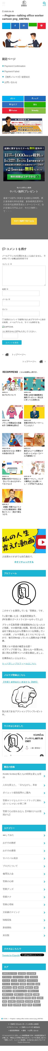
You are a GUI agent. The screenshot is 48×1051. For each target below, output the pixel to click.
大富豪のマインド (11, 912)
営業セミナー (33, 991)
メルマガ (15, 984)
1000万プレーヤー (9, 973)
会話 (37, 984)
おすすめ (22, 973)
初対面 (21, 987)
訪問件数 (17, 1005)
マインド (6, 984)
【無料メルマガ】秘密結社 (17, 77)
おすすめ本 (31, 973)
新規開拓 (7, 927)
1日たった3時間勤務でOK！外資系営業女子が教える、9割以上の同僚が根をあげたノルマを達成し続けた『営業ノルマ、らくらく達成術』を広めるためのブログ (24, 1038)
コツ (26, 977)
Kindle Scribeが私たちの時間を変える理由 (22, 775)
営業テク (7, 897)
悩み (12, 998)
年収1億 (6, 998)
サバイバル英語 (10, 858)
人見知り (30, 984)
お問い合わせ (10, 82)
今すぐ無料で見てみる (24, 221)
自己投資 (29, 1001)
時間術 (27, 998)
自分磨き (12, 1001)
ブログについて (10, 866)
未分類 (6, 935)
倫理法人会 (8, 873)
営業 (36, 987)
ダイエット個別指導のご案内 (17, 792)
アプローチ (7, 977)
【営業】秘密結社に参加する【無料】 (20, 682)
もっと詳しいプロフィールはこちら (19, 663)
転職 (29, 1005)
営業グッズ (8, 889)
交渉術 (22, 984)
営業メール (19, 994)
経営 (4, 1001)
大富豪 (36, 994)
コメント (7, 264)
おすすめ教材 (9, 843)
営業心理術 (8, 904)
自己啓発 (20, 1001)
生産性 (40, 998)
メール (6, 299)
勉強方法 (29, 987)
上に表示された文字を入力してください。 (20, 331)
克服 (15, 987)
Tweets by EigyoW (11, 955)
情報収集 (7, 920)
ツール (14, 980)
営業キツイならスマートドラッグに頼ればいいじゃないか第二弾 (22, 802)
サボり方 (34, 977)
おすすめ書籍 (9, 850)
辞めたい (37, 1005)
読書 (24, 1005)
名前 (5, 289)
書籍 (24, 1030)
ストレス (6, 980)
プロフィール (32, 980)
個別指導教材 (14, 1030)
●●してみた (8, 835)
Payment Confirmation (14, 66)
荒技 (10, 1005)
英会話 (37, 1001)
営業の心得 (8, 881)
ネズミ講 (22, 980)
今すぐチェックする (24, 562)
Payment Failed (11, 71)
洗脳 (33, 998)
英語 (4, 1005)
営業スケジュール (19, 991)
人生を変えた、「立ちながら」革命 (20, 785)
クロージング (18, 977)
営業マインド (8, 994)
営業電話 (28, 994)
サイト (5, 309)
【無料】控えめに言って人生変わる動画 (24, 1024)
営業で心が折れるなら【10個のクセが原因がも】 (22, 813)
